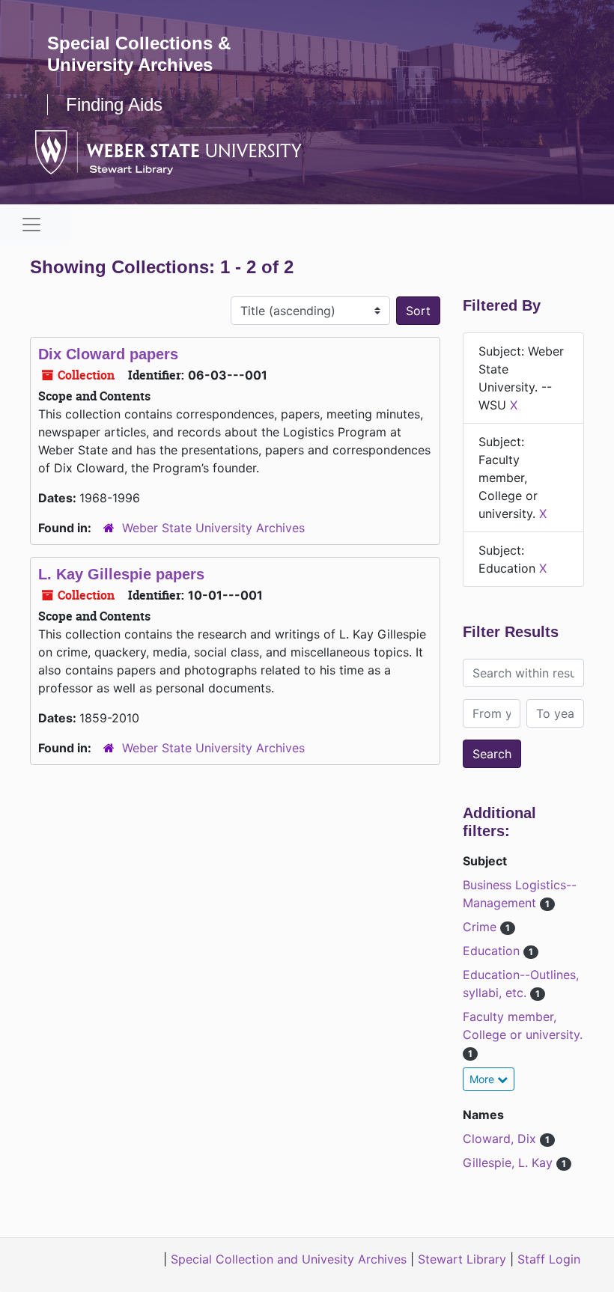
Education (493, 950)
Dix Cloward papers (108, 354)
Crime (481, 926)
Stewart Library (462, 1259)
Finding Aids (114, 104)
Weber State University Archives (213, 527)
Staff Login (548, 1259)
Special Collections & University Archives (139, 54)
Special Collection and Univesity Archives (289, 1259)
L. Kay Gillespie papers (121, 574)
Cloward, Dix (501, 1138)
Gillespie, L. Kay (509, 1162)
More (483, 1079)
